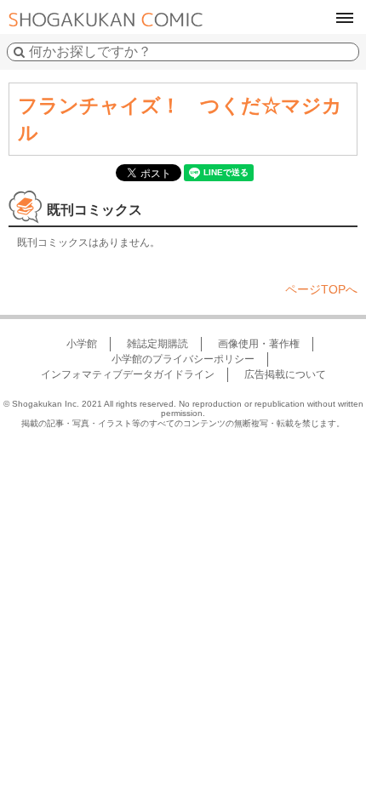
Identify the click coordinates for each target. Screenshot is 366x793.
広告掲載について (285, 374)
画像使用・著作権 (259, 344)
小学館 (81, 344)
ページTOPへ (321, 289)
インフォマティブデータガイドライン (127, 374)
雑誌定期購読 (157, 344)
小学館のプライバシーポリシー (183, 359)
